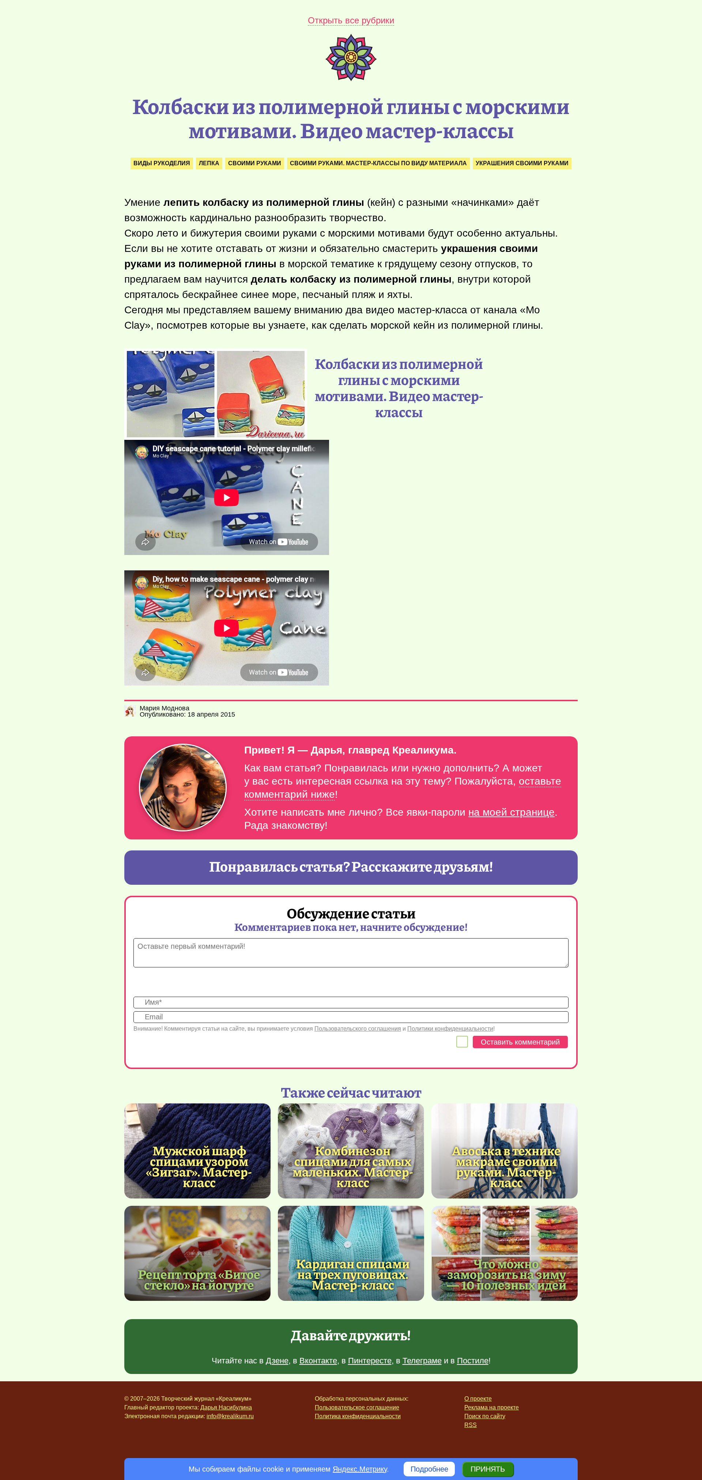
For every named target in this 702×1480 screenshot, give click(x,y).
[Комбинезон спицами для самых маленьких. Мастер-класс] (353, 1166)
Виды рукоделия (161, 163)
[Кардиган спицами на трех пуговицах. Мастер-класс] (351, 1253)
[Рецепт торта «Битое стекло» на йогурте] (197, 1253)
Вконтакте (318, 1360)
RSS (470, 1425)
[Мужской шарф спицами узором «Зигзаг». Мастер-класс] (199, 1166)
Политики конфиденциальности (450, 1029)
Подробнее (429, 1469)
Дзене (277, 1360)
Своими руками (254, 163)
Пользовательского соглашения (357, 1029)
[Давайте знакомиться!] (183, 788)
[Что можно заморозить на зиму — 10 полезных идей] (504, 1253)
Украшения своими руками (522, 163)
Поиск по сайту (484, 1416)
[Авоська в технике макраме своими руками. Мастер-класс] (506, 1166)
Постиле (472, 1360)
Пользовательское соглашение (357, 1407)
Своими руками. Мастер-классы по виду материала (378, 163)
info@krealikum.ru (230, 1416)
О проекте (478, 1399)
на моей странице (511, 812)
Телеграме (422, 1360)
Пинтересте (370, 1360)
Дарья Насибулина (226, 1407)
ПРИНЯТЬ (488, 1469)
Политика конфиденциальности (358, 1416)
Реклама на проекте (491, 1407)
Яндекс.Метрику (360, 1469)
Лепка (209, 163)
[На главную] (351, 79)
